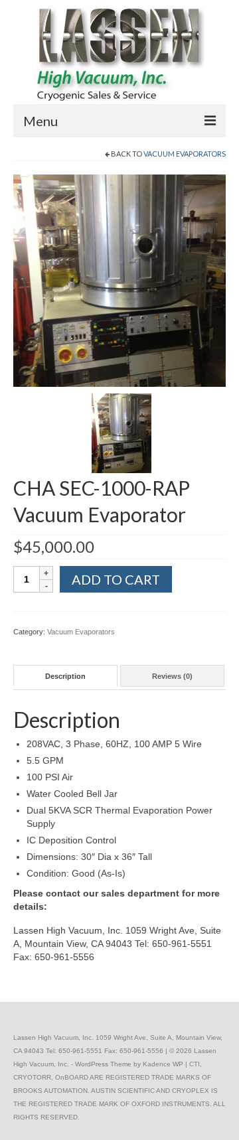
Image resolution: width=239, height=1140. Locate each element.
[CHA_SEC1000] (119, 280)
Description (65, 676)
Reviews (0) (172, 676)
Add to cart (116, 579)
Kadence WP (163, 1064)
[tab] (65, 676)
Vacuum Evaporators (184, 153)
